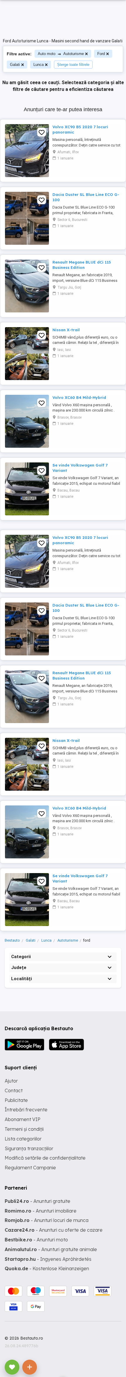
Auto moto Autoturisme (61, 54)
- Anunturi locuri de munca (46, 1220)
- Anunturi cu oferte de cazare (54, 1230)
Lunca (38, 64)
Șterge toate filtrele (73, 64)
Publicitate (16, 1100)
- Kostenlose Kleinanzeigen (47, 1268)
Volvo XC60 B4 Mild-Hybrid (79, 397)
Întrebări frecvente (26, 1110)
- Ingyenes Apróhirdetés (48, 1259)
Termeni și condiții (24, 1129)
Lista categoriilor (23, 1139)
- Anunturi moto (36, 1240)
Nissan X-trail (66, 329)
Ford (101, 53)
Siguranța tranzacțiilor (29, 1148)
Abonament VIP (22, 1119)
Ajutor (11, 1081)
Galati (15, 64)
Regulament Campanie (30, 1167)
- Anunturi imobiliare (40, 1211)
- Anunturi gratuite (37, 1201)
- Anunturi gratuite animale (51, 1249)
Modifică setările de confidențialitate (45, 1158)
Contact (14, 1090)
